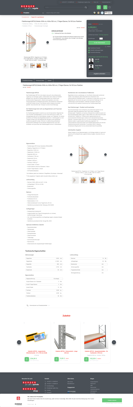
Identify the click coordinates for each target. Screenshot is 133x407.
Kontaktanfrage (50, 386)
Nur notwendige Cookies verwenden (114, 403)
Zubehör (49, 80)
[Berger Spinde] (32, 384)
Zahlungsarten (93, 391)
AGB (91, 385)
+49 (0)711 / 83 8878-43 (68, 2)
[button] (23, 42)
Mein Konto (70, 381)
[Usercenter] (105, 7)
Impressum (93, 383)
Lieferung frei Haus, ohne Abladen (63, 33)
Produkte (26, 13)
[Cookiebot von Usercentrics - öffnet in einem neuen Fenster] (18, 404)
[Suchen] (86, 7)
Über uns (96, 2)
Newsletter (92, 393)
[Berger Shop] (32, 390)
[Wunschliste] (26, 323)
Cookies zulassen (112, 400)
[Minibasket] (99, 7)
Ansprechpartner (106, 2)
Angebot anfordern (99, 74)
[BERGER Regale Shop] (31, 7)
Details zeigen (31, 404)
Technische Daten (40, 80)
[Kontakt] (45, 386)
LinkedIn (49, 390)
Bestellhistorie (71, 383)
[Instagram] (45, 392)
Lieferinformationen (95, 389)
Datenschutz (93, 387)
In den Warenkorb (99, 43)
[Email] (45, 388)
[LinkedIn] (45, 390)
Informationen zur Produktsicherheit (38, 305)
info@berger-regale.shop (84, 2)
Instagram (49, 392)
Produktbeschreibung (27, 80)
